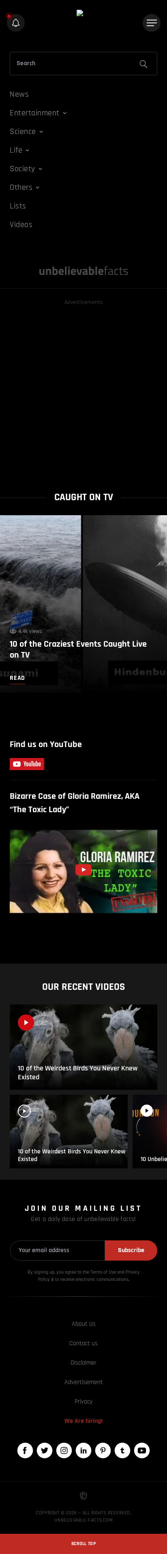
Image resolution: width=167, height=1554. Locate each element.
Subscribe (131, 1250)
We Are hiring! (83, 1421)
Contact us (83, 1343)
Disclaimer (83, 1363)
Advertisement (83, 1382)
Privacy (83, 1401)
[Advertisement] (83, 390)
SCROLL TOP (83, 1544)
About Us (84, 1324)
